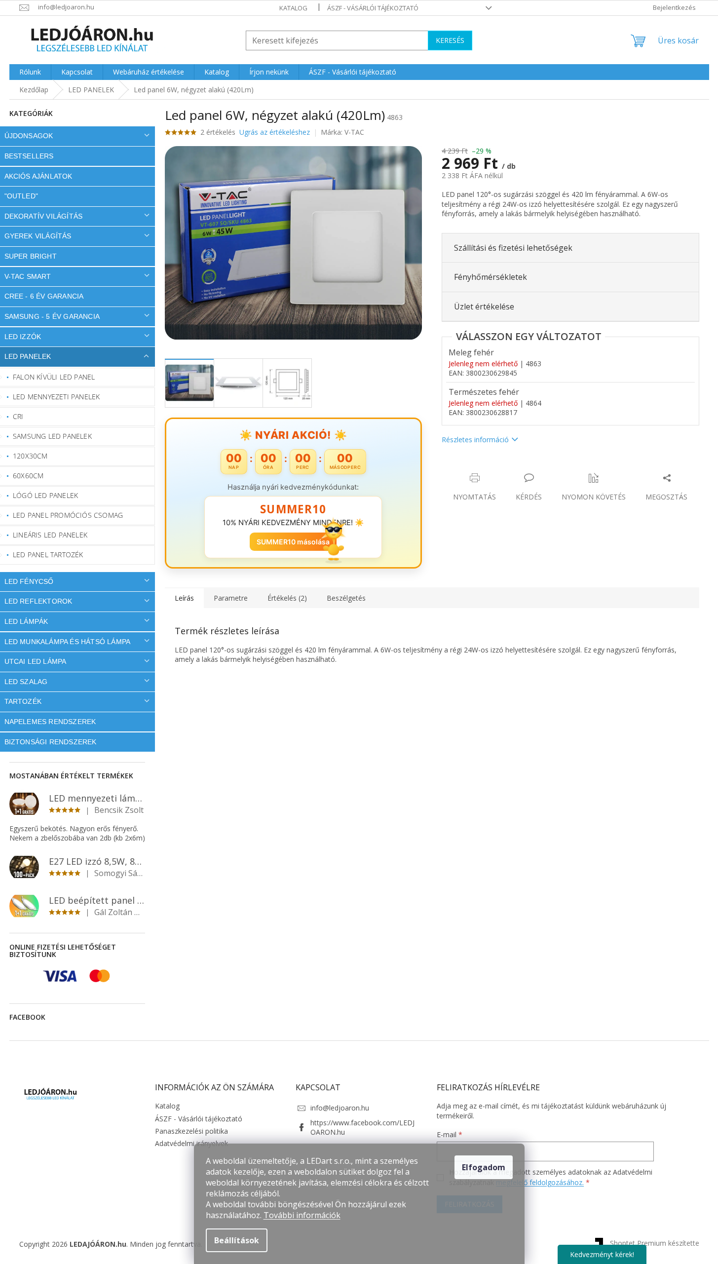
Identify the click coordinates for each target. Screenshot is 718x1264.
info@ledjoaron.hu (339, 1107)
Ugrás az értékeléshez (274, 132)
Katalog (293, 7)
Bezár (510, 467)
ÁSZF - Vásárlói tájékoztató (372, 7)
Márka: (342, 132)
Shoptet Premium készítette (654, 1243)
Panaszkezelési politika (191, 1131)
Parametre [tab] (231, 598)
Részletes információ (475, 439)
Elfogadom (483, 1167)
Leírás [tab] (184, 598)
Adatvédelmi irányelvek (191, 1143)
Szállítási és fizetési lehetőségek (513, 247)
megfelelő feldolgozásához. (540, 1182)
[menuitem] (30, 72)
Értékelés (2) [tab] (287, 598)
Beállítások (236, 1240)
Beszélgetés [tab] (346, 598)
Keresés (450, 40)
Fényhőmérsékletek (490, 276)
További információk (302, 1215)
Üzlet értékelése (484, 306)
